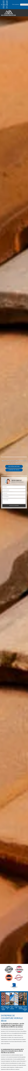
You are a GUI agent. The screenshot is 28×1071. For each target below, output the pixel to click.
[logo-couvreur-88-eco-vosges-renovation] (8, 12)
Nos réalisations (14, 466)
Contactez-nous (14, 470)
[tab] (14, 535)
